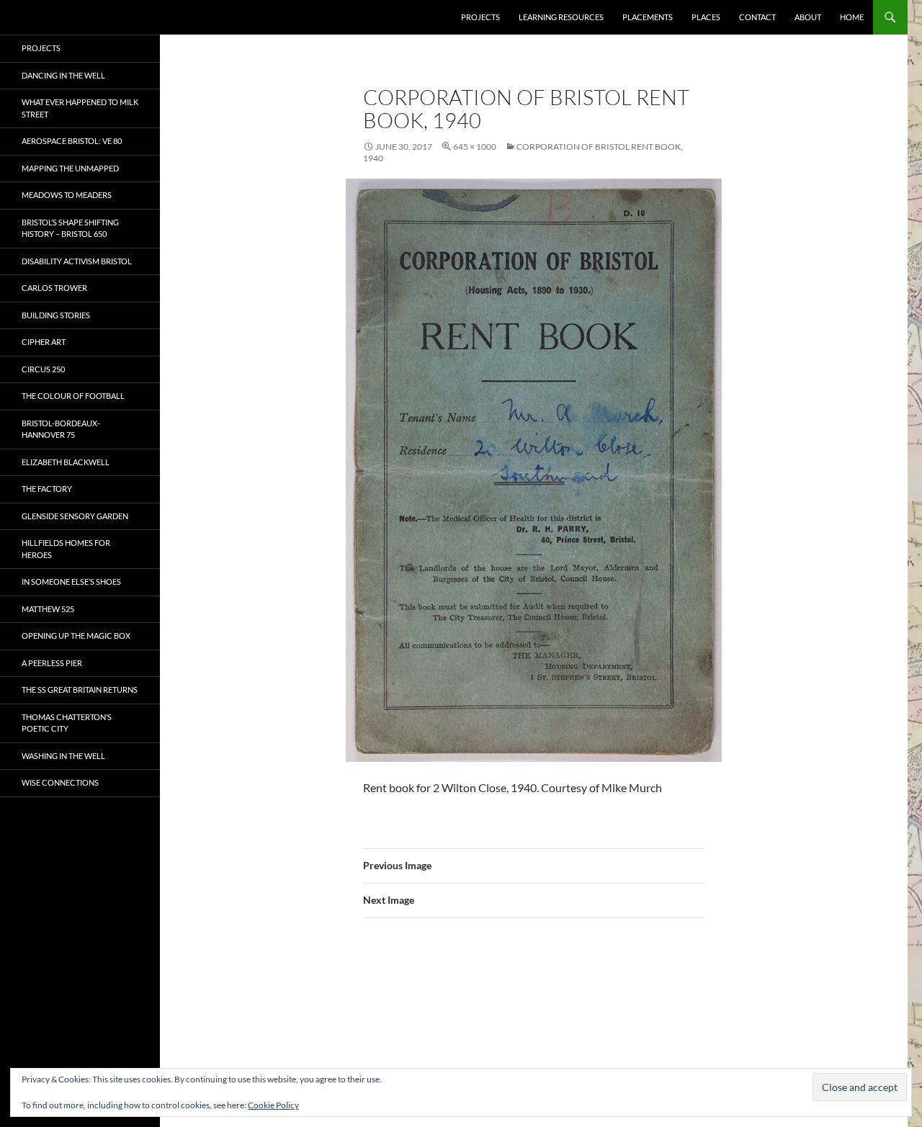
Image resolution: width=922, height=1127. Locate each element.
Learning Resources (561, 17)
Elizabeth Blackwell (65, 462)
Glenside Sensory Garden (75, 516)
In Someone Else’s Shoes (71, 581)
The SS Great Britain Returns (80, 689)
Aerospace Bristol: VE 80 (72, 140)
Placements (647, 17)
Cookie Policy (273, 1105)
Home (852, 17)
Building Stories (56, 315)
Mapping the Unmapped (70, 168)
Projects (480, 17)
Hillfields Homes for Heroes (66, 549)
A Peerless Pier (52, 663)
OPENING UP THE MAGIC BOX (76, 635)
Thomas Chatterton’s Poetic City (67, 723)
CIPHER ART (44, 341)
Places (706, 17)
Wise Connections (60, 782)
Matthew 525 (48, 609)
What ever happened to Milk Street (80, 108)
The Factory (47, 488)
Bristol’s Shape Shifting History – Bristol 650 (70, 228)
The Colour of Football (73, 395)
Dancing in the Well (63, 75)
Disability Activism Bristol (77, 261)
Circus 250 (43, 369)
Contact (757, 17)
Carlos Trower (54, 287)
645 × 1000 (474, 146)
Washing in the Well (63, 755)
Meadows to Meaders (67, 194)
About (808, 17)
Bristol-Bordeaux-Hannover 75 (61, 429)
